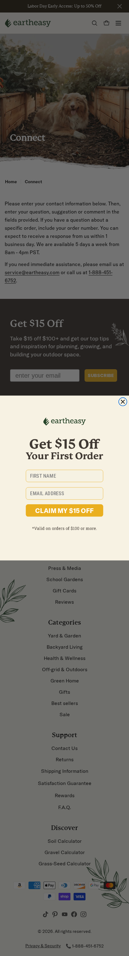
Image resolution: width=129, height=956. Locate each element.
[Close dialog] (123, 402)
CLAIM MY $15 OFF (64, 510)
